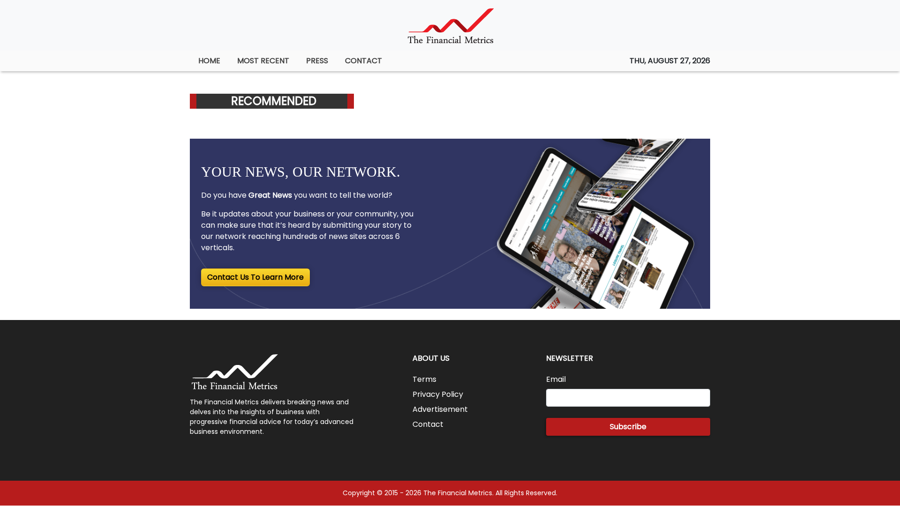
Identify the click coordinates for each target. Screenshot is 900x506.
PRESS (317, 60)
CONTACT (363, 60)
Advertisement (440, 409)
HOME (209, 60)
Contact (427, 424)
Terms (424, 379)
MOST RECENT (263, 60)
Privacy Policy (437, 394)
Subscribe (628, 426)
